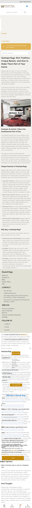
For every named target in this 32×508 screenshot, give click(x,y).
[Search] (25, 12)
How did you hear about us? (9, 420)
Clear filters (6, 41)
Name (3, 398)
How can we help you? (8, 414)
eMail (3, 409)
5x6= (3, 427)
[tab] (16, 353)
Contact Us (5, 454)
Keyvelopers (23, 334)
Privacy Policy (13, 450)
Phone (3, 403)
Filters (5, 33)
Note (3, 432)
